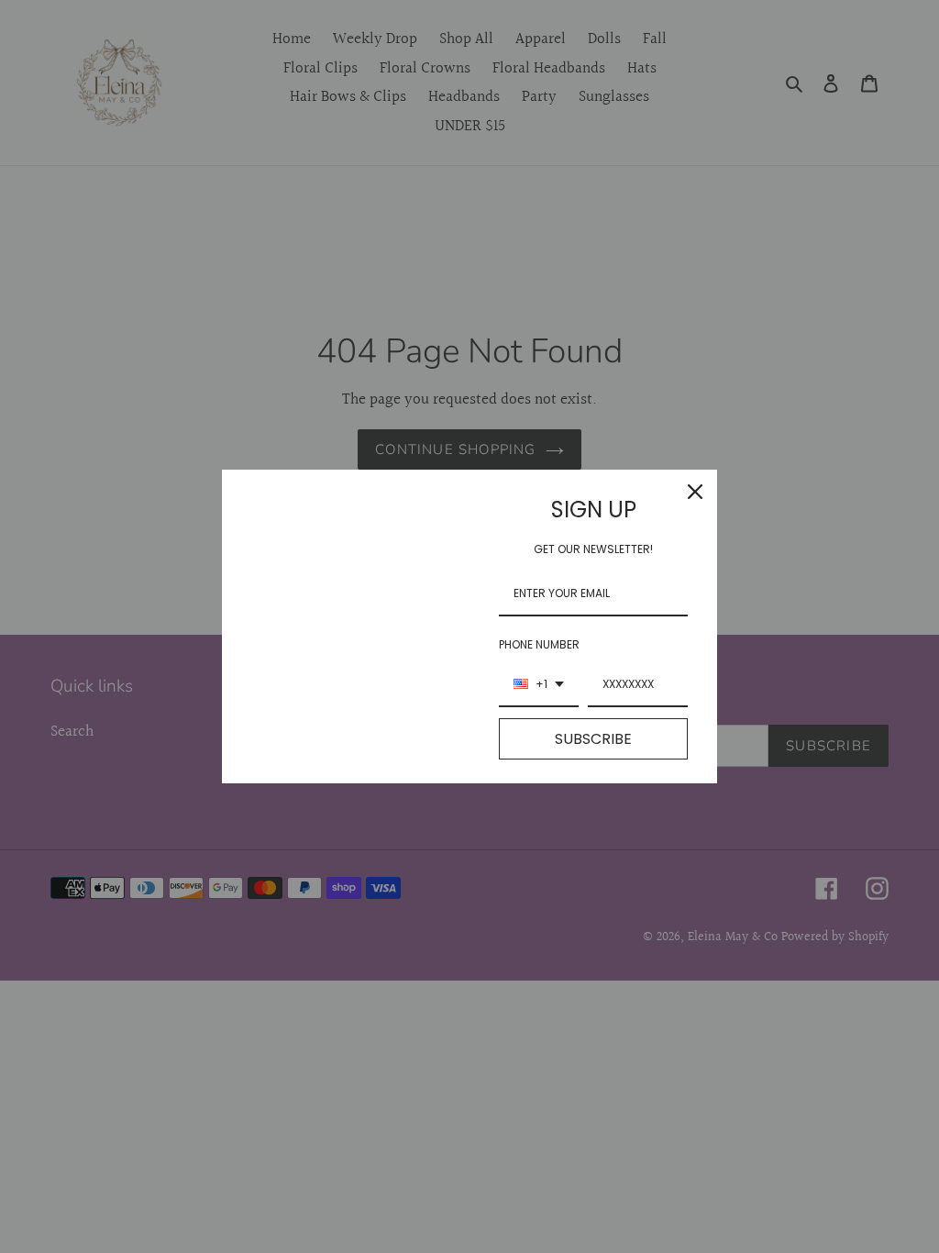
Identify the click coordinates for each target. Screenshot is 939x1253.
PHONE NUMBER (539, 644)
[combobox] (539, 685)
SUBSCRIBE (593, 738)
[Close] (695, 492)
